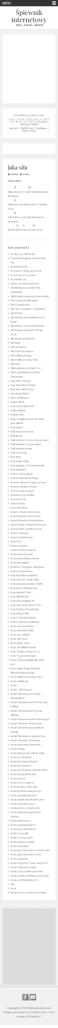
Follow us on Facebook (25, 997)
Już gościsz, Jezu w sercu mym (28, 892)
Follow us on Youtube (32, 997)
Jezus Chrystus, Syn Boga (25, 740)
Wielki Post (27, 128)
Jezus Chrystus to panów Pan (28, 736)
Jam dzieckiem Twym (23, 385)
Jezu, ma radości (20, 634)
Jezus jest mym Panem (24, 761)
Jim (12, 884)
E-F (22, 119)
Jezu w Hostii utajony (23, 617)
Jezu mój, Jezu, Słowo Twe (26, 605)
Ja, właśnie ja (18, 279)
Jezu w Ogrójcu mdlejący (25, 621)
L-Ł (40, 119)
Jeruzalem (17, 427)
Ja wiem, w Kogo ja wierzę (26, 270)
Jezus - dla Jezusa (21, 689)
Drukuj (14, 174)
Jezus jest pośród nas (23, 774)
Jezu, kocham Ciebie (22, 630)
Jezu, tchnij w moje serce (25, 651)
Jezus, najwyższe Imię (23, 867)
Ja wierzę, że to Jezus (23, 275)
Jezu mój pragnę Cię (22, 600)
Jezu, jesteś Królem (22, 626)
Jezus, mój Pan (19, 858)
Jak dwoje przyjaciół (22, 338)
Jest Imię (16, 456)
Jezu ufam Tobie (20, 613)
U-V (26, 121)
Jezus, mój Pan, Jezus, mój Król (29, 862)
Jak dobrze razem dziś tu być (28, 325)
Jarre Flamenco (20, 397)
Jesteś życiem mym (22, 554)
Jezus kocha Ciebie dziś (24, 786)
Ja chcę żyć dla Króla (23, 253)
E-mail (25, 174)
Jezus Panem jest (21, 820)
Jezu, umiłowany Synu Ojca (26, 676)
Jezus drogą (18, 748)
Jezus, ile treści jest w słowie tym (30, 850)
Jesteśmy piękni (20, 562)
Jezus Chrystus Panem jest (26, 723)
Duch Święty (29, 130)
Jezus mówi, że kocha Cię (25, 807)
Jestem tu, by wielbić (22, 494)
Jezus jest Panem (21, 765)
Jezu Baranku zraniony (24, 575)
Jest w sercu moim (21, 473)
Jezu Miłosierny (20, 596)
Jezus (14, 685)
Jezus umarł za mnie (22, 841)
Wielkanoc (41, 128)
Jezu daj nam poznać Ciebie (27, 583)
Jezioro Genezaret (21, 571)
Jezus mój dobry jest (23, 803)
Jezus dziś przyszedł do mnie (28, 753)
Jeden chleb (17, 401)
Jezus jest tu (18, 778)
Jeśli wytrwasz (19, 452)
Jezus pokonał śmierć (23, 824)
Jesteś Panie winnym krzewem (28, 524)
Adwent (13, 128)
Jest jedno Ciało (20, 461)
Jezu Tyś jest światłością (25, 609)
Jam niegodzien (20, 393)
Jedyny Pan (17, 414)
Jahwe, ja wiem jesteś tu (25, 283)
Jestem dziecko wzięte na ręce (29, 482)
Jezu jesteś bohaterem (24, 588)
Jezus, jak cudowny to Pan (26, 854)
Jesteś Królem (19, 507)
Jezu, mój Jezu (19, 638)
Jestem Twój (18, 499)
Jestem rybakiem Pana (24, 486)
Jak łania (15, 342)
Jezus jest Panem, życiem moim (29, 769)
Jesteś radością (19, 533)
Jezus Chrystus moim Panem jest (30, 719)
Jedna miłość (18, 410)
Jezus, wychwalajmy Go (24, 879)
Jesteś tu (16, 541)
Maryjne (25, 124)
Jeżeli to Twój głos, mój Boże (28, 566)
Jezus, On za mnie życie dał (26, 871)
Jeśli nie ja (16, 435)
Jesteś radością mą (21, 537)
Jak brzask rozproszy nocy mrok (30, 296)
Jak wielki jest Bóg (21, 355)
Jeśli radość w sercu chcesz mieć (30, 440)
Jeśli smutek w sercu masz (26, 444)
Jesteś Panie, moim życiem (26, 528)
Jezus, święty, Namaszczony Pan (30, 875)
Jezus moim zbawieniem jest (27, 799)
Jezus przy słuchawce (23, 829)
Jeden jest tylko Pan (22, 406)
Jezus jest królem (21, 757)
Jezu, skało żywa (20, 642)
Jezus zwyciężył (20, 845)
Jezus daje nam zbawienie (26, 744)
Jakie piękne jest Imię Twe (26, 368)
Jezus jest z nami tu (22, 782)
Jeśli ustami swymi (21, 448)
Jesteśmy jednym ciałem (25, 558)
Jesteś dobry (18, 503)
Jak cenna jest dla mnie (24, 300)
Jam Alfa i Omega (21, 380)
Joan (13, 888)
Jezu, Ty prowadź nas (23, 655)
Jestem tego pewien (22, 490)
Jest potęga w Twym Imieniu (27, 465)
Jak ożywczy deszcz (22, 351)
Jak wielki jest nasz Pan (24, 359)
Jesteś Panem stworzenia (26, 516)
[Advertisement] (29, 68)
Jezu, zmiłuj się (19, 681)
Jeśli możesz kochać (22, 431)
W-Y (32, 121)
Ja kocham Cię (19, 266)
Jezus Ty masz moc (22, 837)
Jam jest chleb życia (22, 389)
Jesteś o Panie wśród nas (25, 511)
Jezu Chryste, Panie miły (25, 579)
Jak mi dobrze (19, 346)
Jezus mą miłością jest (23, 795)
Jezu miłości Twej (21, 592)
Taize (34, 124)
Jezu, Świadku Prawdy (23, 647)
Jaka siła (17, 167)
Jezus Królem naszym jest (26, 790)
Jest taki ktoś (18, 469)
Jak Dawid (16, 313)
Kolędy (43, 121)
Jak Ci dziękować (20, 304)
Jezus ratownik (19, 833)
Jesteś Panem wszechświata (27, 520)
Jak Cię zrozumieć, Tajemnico (28, 308)
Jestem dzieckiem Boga (24, 477)
